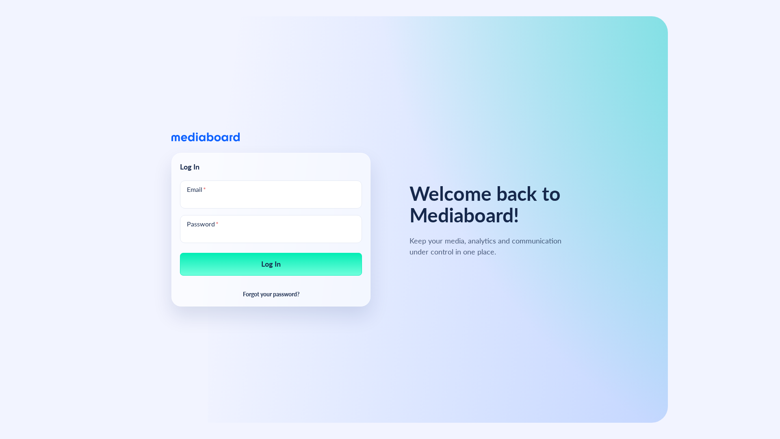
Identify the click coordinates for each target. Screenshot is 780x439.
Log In (271, 264)
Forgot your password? (271, 294)
